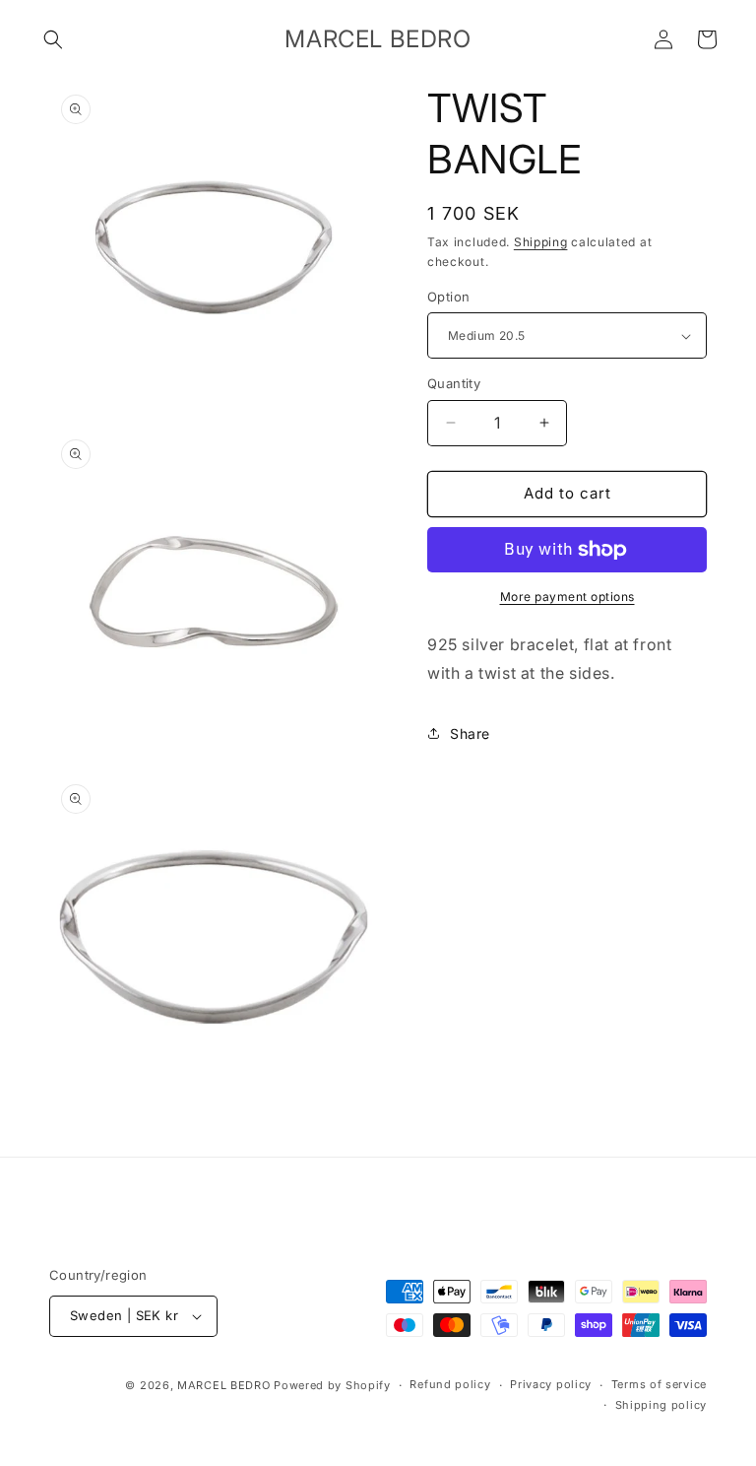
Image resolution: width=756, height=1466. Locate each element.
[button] (53, 39)
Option (448, 296)
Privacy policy (551, 1384)
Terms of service (659, 1384)
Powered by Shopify (332, 1385)
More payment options (567, 596)
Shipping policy (661, 1405)
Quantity (453, 383)
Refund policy (450, 1384)
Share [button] (470, 733)
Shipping (541, 241)
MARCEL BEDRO (223, 1385)
